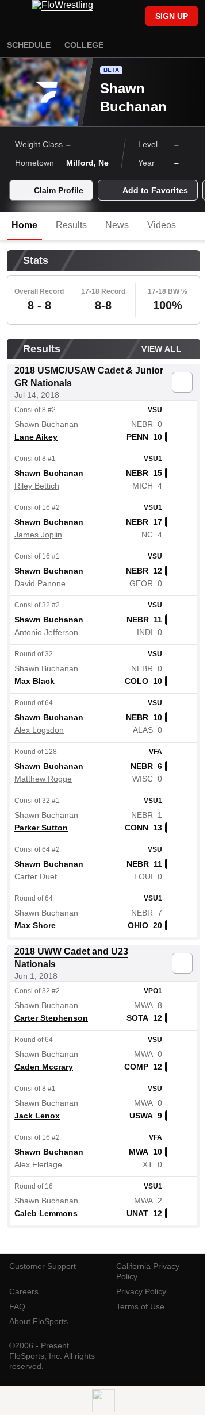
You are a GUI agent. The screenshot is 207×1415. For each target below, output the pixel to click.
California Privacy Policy (147, 1271)
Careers (24, 1291)
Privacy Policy (141, 1291)
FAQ (17, 1306)
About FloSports (38, 1321)
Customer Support (42, 1266)
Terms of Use (140, 1306)
